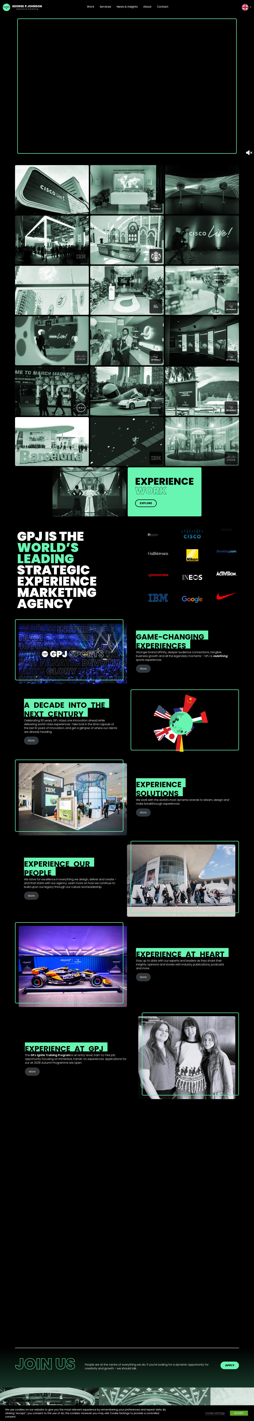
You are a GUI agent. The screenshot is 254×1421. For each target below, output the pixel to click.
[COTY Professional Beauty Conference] (89, 491)
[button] (246, 7)
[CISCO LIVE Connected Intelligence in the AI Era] (52, 189)
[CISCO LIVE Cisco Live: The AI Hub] (202, 189)
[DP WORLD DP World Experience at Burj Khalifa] (52, 290)
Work (90, 7)
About (147, 7)
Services (105, 7)
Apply (229, 1365)
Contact (162, 7)
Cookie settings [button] (215, 1413)
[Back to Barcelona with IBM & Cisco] (52, 441)
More (143, 669)
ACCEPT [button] (239, 1413)
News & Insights (127, 7)
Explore (146, 503)
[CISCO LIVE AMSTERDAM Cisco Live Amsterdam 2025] (202, 240)
